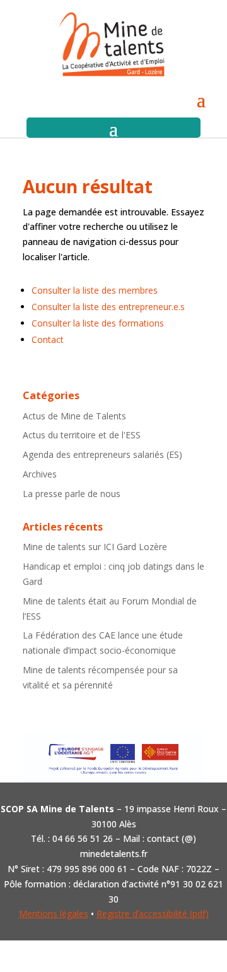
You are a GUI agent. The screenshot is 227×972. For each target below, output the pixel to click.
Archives (40, 474)
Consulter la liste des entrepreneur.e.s (108, 307)
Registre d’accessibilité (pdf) (152, 914)
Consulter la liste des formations (98, 323)
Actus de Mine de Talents (74, 416)
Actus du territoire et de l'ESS (82, 435)
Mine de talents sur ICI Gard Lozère (95, 547)
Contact (48, 339)
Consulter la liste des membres (95, 290)
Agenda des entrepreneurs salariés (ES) (102, 454)
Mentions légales (53, 914)
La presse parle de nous (71, 494)
